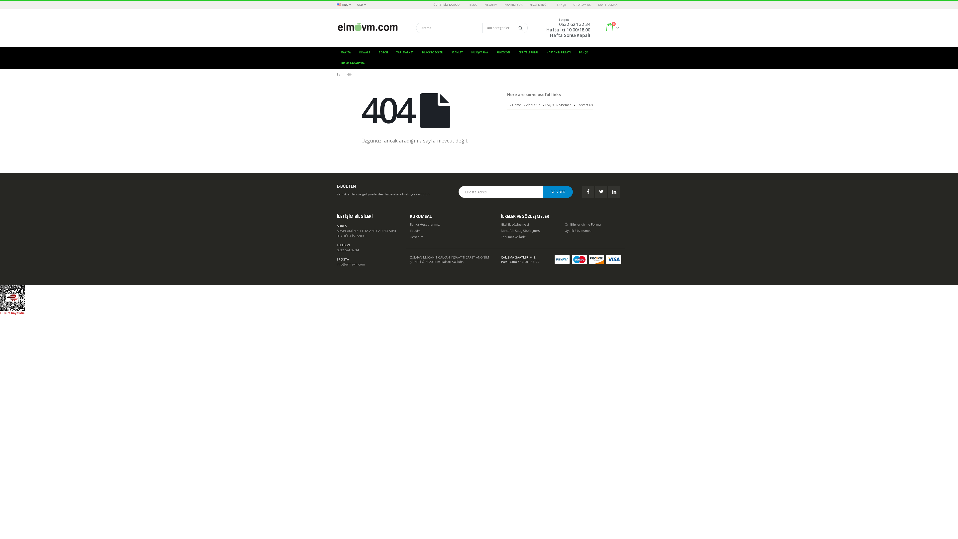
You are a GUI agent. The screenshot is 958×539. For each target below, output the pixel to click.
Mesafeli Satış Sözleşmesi (521, 231)
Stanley (457, 52)
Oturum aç (582, 4)
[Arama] (520, 28)
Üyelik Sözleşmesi (578, 231)
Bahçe (561, 4)
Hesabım (491, 4)
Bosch (383, 52)
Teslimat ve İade (513, 237)
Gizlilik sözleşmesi (515, 224)
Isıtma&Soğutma (353, 63)
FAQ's (549, 105)
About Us (533, 105)
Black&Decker (432, 52)
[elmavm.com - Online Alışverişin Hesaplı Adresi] (368, 27)
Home (516, 105)
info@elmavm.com (351, 264)
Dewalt (364, 52)
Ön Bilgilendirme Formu (583, 224)
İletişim (415, 231)
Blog (473, 4)
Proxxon (503, 52)
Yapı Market (405, 52)
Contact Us (585, 105)
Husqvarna (479, 52)
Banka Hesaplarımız (425, 224)
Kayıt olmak (607, 4)
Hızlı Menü (538, 4)
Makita (346, 52)
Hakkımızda (513, 4)
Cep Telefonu (528, 52)
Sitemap (565, 105)
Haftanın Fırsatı (559, 52)
